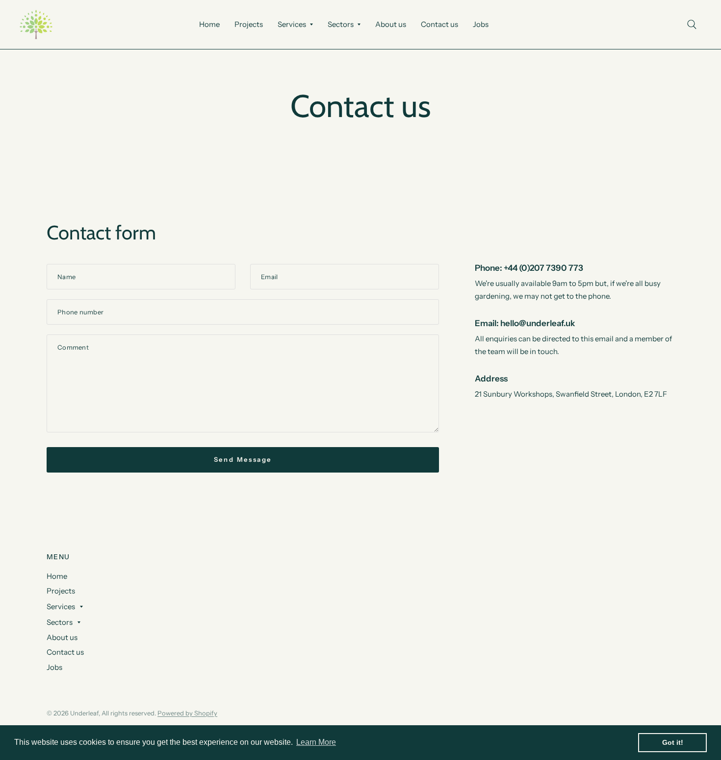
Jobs (481, 24)
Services (292, 24)
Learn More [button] (316, 742)
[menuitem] (209, 24)
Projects (248, 24)
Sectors (341, 24)
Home (209, 24)
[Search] (691, 24)
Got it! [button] (672, 742)
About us (390, 24)
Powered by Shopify (187, 713)
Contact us (439, 24)
